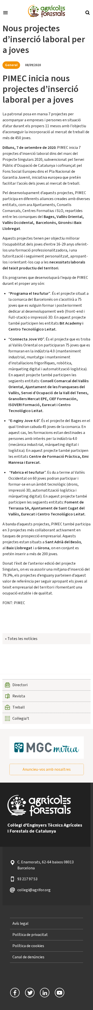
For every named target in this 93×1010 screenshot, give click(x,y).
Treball (18, 707)
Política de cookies (28, 946)
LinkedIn (45, 993)
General (11, 65)
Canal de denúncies (28, 957)
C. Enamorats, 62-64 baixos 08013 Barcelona (45, 865)
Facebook (15, 993)
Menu (5, 12)
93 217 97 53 (27, 879)
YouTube (59, 993)
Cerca (88, 12)
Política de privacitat (30, 934)
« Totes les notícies (21, 638)
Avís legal (20, 923)
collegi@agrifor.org (34, 890)
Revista (18, 696)
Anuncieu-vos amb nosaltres (47, 769)
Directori (20, 685)
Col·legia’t (20, 718)
